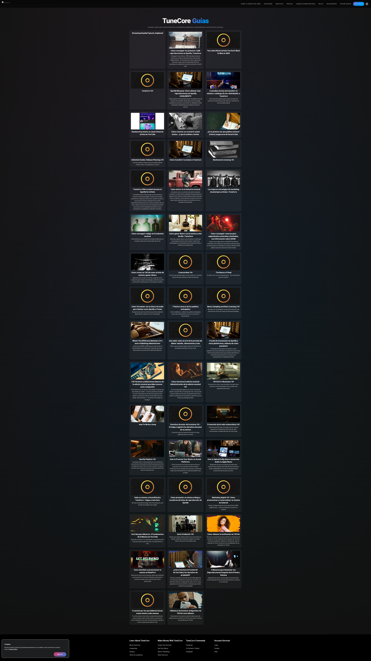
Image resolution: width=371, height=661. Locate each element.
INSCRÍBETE (358, 4)
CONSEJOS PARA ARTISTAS (305, 4)
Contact (216, 648)
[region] (35, 648)
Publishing (268, 4)
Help (215, 652)
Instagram (189, 652)
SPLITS (321, 4)
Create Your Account (164, 645)
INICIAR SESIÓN (345, 4)
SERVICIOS (279, 4)
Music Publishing (163, 652)
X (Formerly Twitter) (192, 648)
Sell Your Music (163, 648)
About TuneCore (134, 645)
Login (216, 645)
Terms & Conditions (136, 655)
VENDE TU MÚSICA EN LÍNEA (251, 4)
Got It (60, 654)
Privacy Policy (13, 649)
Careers (132, 652)
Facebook (189, 645)
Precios (290, 4)
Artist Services (163, 655)
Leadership (133, 648)
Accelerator (332, 4)
